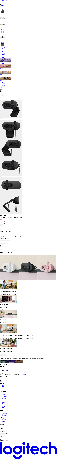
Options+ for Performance (5, 426)
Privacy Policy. (24, 374)
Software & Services (4, 413)
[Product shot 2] (11, 129)
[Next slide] (3, 354)
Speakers (3, 395)
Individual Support (4, 418)
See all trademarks (8, 370)
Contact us (3, 420)
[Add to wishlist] (1, 118)
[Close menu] (0, 6)
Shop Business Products (5, 412)
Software (1, 86)
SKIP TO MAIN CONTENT (4, 0)
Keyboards (3, 393)
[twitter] (1, 381)
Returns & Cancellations (5, 422)
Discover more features (3, 355)
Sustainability (3, 388)
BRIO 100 (1, 95)
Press (2, 387)
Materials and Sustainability (4, 240)
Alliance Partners (4, 414)
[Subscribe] (8, 373)
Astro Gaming (3, 406)
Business (3, 2)
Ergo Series (3, 403)
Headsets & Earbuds (4, 394)
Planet (1, 88)
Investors (3, 386)
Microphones (3, 399)
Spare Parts (3, 421)
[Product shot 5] (11, 186)
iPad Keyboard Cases (4, 396)
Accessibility (3, 389)
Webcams (1, 97)
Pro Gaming (3, 407)
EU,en (2, 4)
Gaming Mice (3, 397)
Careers (3, 385)
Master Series (3, 402)
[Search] (1, 89)
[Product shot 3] (11, 148)
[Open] (1, 91)
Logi (0, 92)
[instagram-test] (0, 381)
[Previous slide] (1, 354)
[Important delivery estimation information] (0, 229)
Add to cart (2, 224)
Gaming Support (4, 419)
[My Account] (1, 90)
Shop (1, 5)
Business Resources (4, 415)
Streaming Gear (4, 408)
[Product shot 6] (11, 205)
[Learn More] (1, 176)
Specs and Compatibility (3, 238)
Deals (1, 87)
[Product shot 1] (11, 109)
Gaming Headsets (4, 398)
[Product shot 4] (11, 166)
